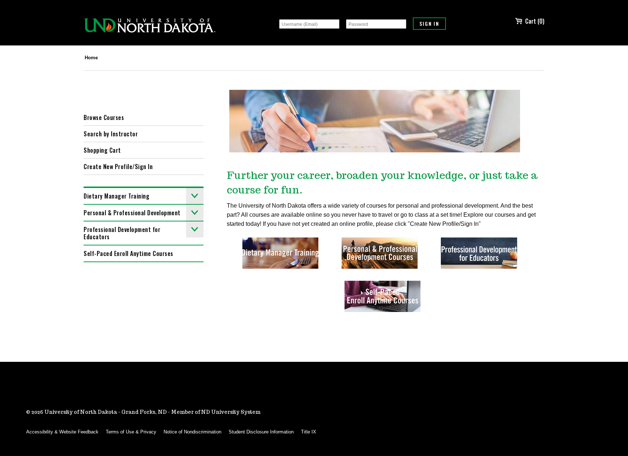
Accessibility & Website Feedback (62, 432)
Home (91, 57)
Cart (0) (534, 21)
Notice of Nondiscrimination (192, 432)
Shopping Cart (102, 150)
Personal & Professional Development (132, 212)
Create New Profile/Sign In (118, 166)
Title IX (308, 432)
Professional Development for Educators (122, 233)
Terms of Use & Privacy (131, 432)
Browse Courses (104, 117)
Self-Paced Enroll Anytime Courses (128, 253)
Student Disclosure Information (261, 432)
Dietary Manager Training (116, 196)
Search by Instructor (111, 133)
